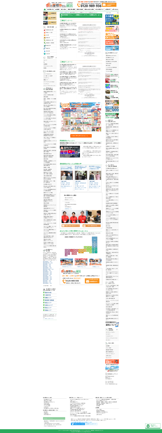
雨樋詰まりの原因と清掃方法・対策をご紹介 (112, 292)
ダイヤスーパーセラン (110, 332)
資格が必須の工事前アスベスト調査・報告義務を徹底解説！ (50, 195)
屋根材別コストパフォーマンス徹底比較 (50, 206)
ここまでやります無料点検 (111, 67)
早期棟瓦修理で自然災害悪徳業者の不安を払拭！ (48, 135)
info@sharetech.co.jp (113, 383)
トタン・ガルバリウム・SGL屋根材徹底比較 (50, 224)
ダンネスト (108, 340)
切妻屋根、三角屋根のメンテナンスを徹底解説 (50, 161)
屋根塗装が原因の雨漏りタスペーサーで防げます (48, 112)
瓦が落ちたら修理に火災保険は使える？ (112, 242)
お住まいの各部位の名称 (48, 94)
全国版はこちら (95, 266)
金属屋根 (45, 64)
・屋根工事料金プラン (73, 401)
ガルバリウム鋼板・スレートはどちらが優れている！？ (50, 227)
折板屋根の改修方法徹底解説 (111, 203)
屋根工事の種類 (71, 9)
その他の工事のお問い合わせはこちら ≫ (81, 135)
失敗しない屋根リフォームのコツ (112, 171)
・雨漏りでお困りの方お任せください (76, 404)
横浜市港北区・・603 (47, 274)
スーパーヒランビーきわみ (49, 81)
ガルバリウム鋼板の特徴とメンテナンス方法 (50, 230)
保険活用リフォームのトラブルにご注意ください (112, 158)
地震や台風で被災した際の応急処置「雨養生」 (50, 151)
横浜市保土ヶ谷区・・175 (48, 269)
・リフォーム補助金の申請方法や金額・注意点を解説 (80, 415)
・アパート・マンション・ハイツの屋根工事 (78, 412)
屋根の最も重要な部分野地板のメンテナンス (48, 200)
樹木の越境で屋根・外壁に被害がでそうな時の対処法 (112, 155)
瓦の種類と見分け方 (48, 184)
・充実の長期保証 (46, 404)
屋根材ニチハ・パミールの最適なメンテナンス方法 (112, 209)
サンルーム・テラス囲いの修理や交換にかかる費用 (112, 304)
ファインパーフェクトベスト (111, 338)
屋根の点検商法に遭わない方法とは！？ (112, 149)
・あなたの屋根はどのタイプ (101, 400)
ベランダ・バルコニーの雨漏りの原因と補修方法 (50, 128)
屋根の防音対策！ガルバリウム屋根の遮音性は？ (112, 277)
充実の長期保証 (109, 69)
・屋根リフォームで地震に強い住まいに (77, 408)
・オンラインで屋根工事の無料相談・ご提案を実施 (106, 399)
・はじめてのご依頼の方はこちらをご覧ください (79, 399)
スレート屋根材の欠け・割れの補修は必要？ (112, 197)
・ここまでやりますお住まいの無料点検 (77, 403)
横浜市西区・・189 (47, 264)
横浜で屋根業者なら (110, 351)
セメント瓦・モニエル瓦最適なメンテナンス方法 (48, 132)
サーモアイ (108, 334)
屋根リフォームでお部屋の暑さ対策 (112, 316)
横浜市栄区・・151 (47, 281)
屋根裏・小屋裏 (47, 167)
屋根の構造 (46, 96)
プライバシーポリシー (110, 353)
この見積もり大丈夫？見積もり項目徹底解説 (112, 137)
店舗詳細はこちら (68, 208)
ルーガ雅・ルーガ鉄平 (48, 75)
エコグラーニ (46, 77)
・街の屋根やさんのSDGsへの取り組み (51, 408)
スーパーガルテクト (48, 73)
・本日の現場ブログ (47, 414)
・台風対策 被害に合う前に (74, 407)
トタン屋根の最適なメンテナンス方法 (112, 201)
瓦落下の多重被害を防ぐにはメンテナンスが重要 (112, 239)
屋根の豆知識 (80, 9)
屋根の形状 (46, 158)
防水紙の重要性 (47, 197)
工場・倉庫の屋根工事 (110, 298)
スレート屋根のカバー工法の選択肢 (112, 194)
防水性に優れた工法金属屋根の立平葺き (50, 148)
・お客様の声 (45, 413)
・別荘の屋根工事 (72, 414)
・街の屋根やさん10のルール (49, 401)
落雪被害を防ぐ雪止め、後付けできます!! (112, 313)
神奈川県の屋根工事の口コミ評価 (112, 162)
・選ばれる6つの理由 (47, 400)
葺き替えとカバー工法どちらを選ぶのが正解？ (112, 186)
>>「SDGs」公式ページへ (48, 318)
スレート (45, 60)
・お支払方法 (45, 407)
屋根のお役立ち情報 (89, 9)
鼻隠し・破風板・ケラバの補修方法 (50, 99)
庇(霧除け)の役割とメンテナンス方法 (50, 141)
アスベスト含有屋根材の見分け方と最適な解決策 (50, 190)
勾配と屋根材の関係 (48, 175)
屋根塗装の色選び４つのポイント (112, 263)
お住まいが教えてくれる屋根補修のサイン (112, 183)
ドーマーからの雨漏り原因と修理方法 (50, 246)
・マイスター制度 (46, 405)
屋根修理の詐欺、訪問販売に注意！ (112, 144)
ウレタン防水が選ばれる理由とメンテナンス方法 (50, 115)
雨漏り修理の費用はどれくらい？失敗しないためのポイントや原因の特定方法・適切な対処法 (112, 178)
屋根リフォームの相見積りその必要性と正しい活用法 (112, 131)
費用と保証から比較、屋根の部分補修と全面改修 (112, 174)
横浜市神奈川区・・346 (48, 262)
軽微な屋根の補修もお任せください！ (112, 319)
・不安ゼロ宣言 (46, 403)
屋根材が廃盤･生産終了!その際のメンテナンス (48, 217)
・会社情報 (98, 405)
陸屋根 (45, 68)
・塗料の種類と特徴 (100, 404)
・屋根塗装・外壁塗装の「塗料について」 (104, 403)
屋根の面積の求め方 (48, 153)
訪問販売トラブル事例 (110, 146)
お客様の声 (107, 9)
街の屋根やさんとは (110, 57)
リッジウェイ (46, 83)
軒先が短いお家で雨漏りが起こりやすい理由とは (50, 187)
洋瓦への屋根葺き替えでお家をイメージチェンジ (50, 220)
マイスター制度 (109, 71)
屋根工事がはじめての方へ (111, 55)
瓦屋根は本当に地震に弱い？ (111, 279)
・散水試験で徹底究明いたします (76, 405)
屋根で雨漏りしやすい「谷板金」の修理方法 (49, 181)
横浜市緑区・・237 (47, 275)
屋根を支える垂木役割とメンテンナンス (48, 240)
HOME (61, 12)
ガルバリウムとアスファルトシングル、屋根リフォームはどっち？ (112, 273)
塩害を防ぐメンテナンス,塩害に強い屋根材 (50, 211)
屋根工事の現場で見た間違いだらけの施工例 (112, 259)
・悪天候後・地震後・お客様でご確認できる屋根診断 (106, 401)
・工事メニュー (72, 400)
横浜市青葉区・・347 (47, 276)
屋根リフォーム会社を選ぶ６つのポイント (112, 230)
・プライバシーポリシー (100, 413)
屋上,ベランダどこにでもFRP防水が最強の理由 (50, 125)
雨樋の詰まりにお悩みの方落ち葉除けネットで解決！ (112, 296)
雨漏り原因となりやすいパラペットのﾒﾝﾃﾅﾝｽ (50, 122)
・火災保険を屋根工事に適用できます (76, 409)
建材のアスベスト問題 (48, 192)
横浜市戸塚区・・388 (47, 279)
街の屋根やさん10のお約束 (111, 61)
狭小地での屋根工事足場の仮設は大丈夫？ (112, 223)
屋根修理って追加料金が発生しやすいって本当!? (112, 152)
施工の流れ (63, 9)
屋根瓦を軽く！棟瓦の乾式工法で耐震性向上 (112, 253)
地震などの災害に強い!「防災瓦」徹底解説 (112, 256)
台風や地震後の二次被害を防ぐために (112, 250)
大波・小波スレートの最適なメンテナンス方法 (50, 138)
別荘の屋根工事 (109, 306)
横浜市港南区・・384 (47, 267)
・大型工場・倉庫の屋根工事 (75, 410)
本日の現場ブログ (99, 9)
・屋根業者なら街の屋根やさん (102, 412)
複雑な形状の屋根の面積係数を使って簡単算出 (48, 156)
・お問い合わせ (99, 414)
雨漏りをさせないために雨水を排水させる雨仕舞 (50, 178)
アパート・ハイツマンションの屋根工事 (112, 301)
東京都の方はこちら (67, 266)
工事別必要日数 (109, 227)
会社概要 (57, 9)
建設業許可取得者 (109, 349)
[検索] (118, 13)
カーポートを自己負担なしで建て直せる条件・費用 (112, 286)
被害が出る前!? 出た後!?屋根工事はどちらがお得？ (112, 140)
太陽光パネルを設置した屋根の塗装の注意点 (112, 206)
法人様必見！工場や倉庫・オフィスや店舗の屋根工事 (112, 309)
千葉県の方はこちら (81, 266)
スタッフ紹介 (108, 347)
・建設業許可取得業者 (100, 410)
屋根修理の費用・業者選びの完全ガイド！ (112, 127)
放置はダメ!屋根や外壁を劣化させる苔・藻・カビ (50, 214)
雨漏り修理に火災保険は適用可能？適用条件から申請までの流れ (112, 246)
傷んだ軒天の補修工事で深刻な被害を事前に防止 (50, 109)
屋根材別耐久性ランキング (49, 208)
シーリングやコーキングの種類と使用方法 (50, 145)
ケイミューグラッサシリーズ (49, 85)
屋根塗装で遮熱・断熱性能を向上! (112, 266)
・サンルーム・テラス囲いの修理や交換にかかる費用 (80, 413)
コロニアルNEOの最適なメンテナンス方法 (112, 215)
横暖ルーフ (46, 79)
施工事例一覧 (50, 9)
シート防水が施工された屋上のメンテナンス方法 (50, 119)
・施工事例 (45, 412)
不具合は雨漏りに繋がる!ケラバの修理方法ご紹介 (50, 102)
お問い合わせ (115, 9)
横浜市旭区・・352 (47, 270)
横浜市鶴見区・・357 (47, 261)
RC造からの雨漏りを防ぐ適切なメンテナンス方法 (49, 243)
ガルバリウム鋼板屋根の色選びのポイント (50, 233)
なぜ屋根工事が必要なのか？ (111, 168)
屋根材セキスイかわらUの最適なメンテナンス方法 (112, 212)
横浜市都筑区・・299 (47, 278)
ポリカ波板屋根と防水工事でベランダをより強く (112, 289)
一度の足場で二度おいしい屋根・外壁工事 (111, 269)
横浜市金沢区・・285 (47, 272)
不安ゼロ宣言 (108, 63)
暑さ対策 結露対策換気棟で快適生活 (48, 170)
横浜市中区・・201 (47, 265)
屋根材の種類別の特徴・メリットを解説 (50, 92)
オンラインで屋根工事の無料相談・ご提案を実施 (112, 124)
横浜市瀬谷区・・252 (47, 283)
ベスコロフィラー (109, 336)
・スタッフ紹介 (99, 409)
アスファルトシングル (48, 66)
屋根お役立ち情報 (109, 233)
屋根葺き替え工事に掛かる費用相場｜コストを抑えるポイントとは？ (112, 190)
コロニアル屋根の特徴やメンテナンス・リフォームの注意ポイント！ (112, 219)
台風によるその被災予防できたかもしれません (112, 236)
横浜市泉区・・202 (47, 280)
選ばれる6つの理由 (110, 59)
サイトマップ (108, 357)
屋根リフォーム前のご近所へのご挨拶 (112, 134)
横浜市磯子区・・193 (47, 271)
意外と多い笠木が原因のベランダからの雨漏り (50, 106)
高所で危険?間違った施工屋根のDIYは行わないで (49, 237)
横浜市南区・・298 (47, 266)
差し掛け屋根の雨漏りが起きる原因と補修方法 (50, 165)
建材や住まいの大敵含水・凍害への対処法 (48, 173)
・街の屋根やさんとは (47, 399)
